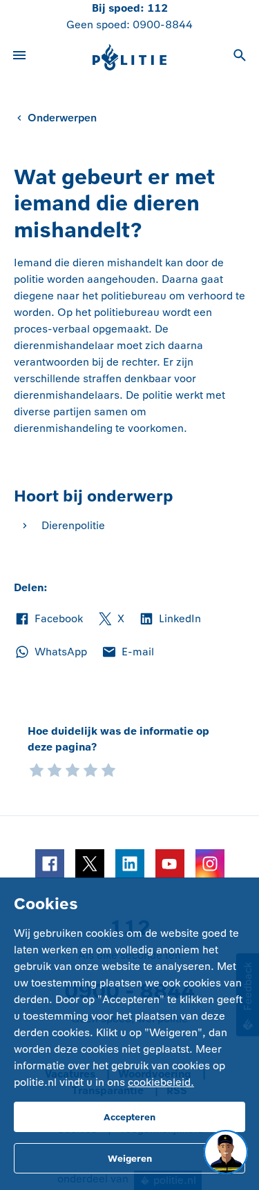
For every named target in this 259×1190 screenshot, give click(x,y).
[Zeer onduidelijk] (37, 769)
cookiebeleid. (161, 1082)
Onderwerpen (62, 117)
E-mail (127, 652)
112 (157, 7)
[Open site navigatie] (19, 57)
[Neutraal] (72, 769)
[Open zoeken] (239, 57)
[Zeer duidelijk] (108, 769)
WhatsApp (50, 652)
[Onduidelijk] (55, 769)
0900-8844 (163, 24)
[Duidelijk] (90, 769)
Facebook (48, 619)
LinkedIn (169, 619)
